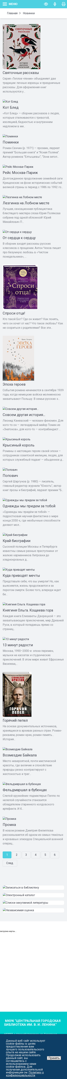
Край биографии (16, 541)
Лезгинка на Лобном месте (26, 203)
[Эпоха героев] (33, 358)
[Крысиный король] (33, 439)
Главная (12, 13)
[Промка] (33, 819)
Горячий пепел (15, 720)
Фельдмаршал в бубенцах (25, 790)
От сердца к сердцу (19, 238)
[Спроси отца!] (33, 287)
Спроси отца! (14, 313)
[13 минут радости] (33, 639)
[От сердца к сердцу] (33, 232)
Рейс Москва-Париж (20, 172)
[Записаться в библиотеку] (33, 887)
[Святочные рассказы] (33, 46)
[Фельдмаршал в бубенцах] (33, 784)
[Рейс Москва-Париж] (33, 167)
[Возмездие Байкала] (33, 749)
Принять (54, 1058)
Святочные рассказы (21, 73)
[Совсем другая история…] (33, 409)
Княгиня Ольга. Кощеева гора (28, 610)
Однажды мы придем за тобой (29, 506)
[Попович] (33, 470)
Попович (10, 475)
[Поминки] (33, 136)
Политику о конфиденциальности (25, 1074)
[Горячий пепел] (33, 694)
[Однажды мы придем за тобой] (33, 500)
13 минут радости (18, 645)
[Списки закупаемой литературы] (33, 903)
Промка (9, 824)
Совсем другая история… (24, 415)
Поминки (11, 142)
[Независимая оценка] (33, 910)
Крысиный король (18, 445)
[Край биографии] (33, 535)
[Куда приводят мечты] (33, 570)
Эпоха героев (14, 384)
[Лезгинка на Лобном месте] (33, 197)
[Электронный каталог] (33, 895)
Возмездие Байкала (20, 755)
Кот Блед (11, 107)
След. (10, 863)
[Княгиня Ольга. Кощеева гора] (33, 604)
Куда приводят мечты (21, 575)
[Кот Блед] (33, 102)
